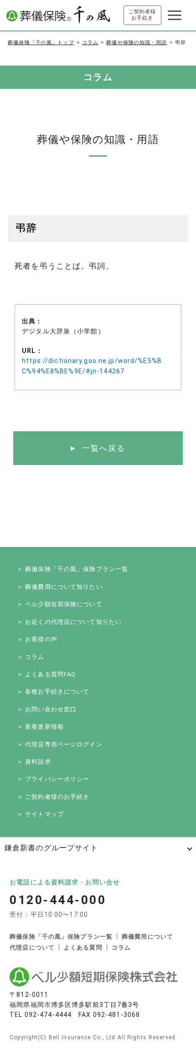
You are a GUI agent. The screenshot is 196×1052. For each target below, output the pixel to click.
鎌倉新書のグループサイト (51, 847)
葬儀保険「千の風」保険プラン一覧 (61, 936)
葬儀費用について (147, 936)
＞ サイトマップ (40, 814)
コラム (90, 43)
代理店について (32, 947)
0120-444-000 (58, 900)
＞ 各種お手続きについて (53, 691)
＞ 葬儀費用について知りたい (60, 586)
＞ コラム (31, 657)
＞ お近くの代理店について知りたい (69, 621)
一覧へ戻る (103, 448)
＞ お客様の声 (37, 639)
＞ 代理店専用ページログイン (60, 744)
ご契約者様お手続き (142, 15)
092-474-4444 (48, 1014)
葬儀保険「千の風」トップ (41, 43)
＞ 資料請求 (34, 761)
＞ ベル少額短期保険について (60, 604)
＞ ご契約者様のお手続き (53, 796)
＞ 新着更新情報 (40, 726)
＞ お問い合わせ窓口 (47, 709)
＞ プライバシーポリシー (53, 779)
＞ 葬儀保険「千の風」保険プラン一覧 (72, 569)
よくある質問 (83, 947)
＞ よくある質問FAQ (46, 674)
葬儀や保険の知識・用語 (136, 43)
